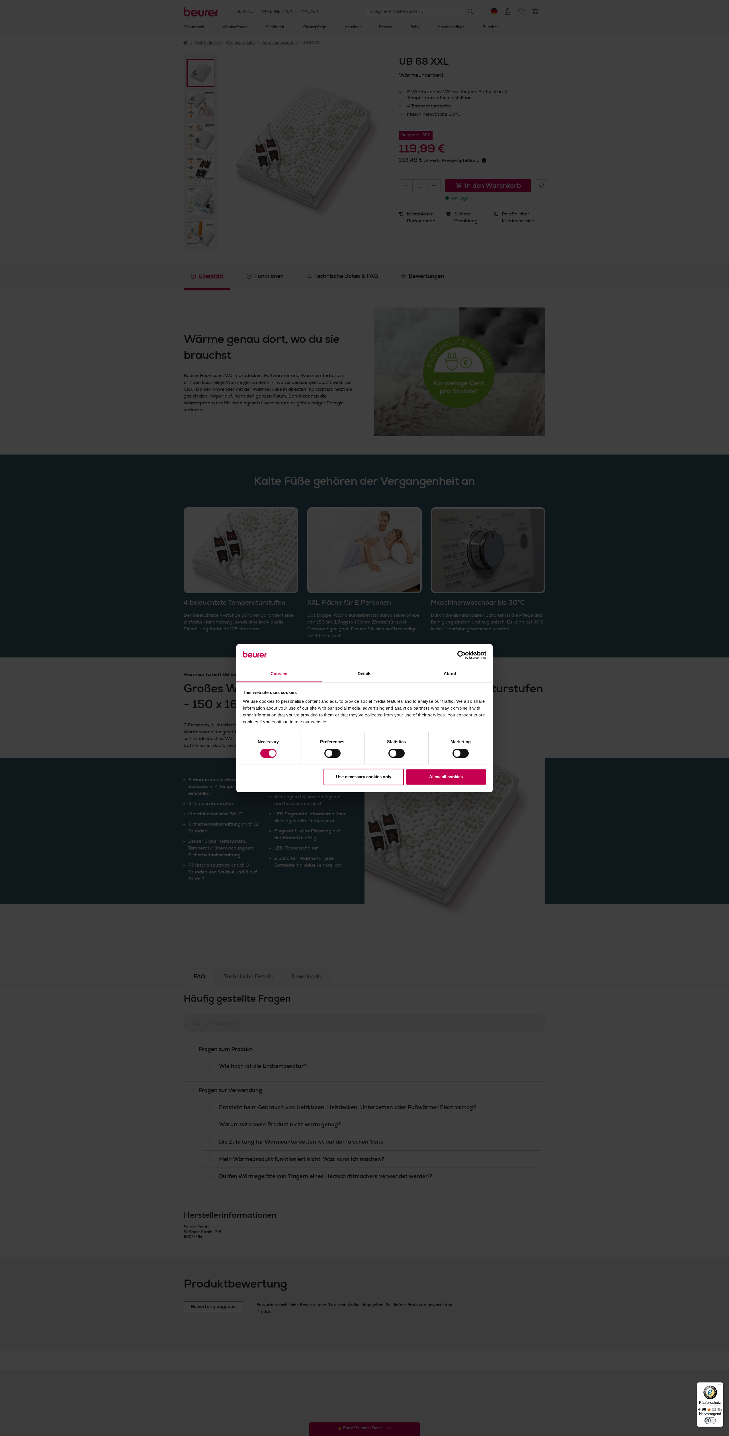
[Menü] (719, 1385)
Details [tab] (365, 673)
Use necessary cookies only (363, 777)
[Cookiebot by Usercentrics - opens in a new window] (461, 655)
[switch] (332, 753)
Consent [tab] (279, 673)
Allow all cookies (446, 777)
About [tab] (450, 673)
